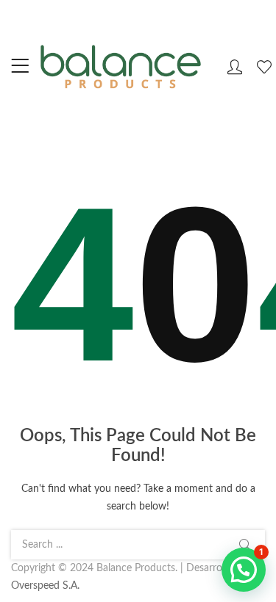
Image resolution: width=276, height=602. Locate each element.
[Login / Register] (234, 66)
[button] (244, 570)
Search (245, 544)
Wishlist (266, 66)
